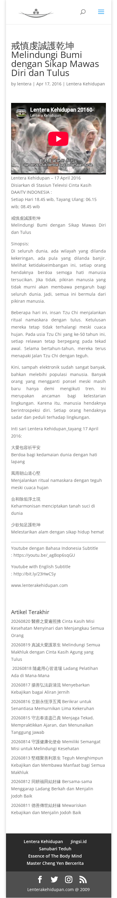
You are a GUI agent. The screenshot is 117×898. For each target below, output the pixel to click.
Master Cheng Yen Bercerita (55, 863)
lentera (24, 84)
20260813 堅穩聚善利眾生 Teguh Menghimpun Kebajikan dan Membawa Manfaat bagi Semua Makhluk (58, 765)
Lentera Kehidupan (85, 84)
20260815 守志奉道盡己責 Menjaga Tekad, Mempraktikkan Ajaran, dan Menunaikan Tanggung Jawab (52, 725)
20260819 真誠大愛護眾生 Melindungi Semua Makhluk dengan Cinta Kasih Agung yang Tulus (55, 652)
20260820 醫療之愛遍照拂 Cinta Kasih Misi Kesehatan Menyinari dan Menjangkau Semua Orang (57, 628)
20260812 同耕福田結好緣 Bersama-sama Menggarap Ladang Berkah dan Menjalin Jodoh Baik (52, 789)
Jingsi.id (79, 841)
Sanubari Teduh (55, 849)
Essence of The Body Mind (55, 856)
